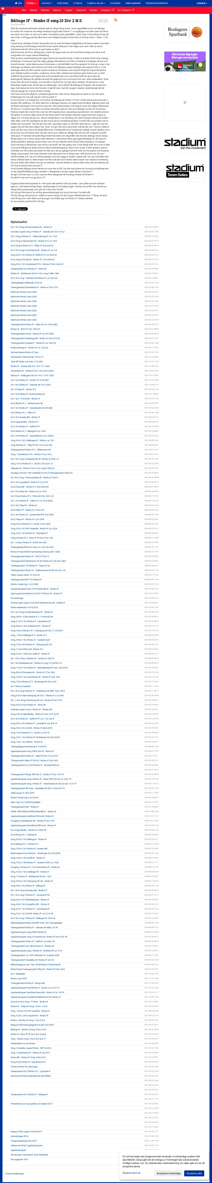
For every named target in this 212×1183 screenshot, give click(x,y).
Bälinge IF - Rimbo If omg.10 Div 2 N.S (46, 20)
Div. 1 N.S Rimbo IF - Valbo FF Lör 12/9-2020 (31, 500)
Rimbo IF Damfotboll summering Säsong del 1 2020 (35, 551)
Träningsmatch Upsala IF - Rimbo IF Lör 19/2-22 (33, 343)
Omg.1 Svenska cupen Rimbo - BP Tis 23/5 (31, 1048)
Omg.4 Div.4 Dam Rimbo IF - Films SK (28, 705)
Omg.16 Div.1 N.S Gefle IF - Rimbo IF (28, 858)
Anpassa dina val (131, 1173)
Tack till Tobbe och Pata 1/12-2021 (27, 361)
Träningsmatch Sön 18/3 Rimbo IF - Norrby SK (32, 946)
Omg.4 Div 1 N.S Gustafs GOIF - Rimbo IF (30, 904)
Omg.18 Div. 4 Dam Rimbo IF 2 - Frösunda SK (32, 616)
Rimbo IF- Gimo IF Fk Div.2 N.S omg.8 (28, 1034)
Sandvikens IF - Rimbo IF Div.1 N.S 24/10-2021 (32, 371)
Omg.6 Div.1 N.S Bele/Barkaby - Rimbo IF (30, 899)
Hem (19, 3)
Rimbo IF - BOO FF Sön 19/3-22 (25, 329)
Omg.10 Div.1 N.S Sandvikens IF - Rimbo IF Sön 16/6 (35, 677)
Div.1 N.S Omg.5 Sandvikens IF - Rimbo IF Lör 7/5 (34, 250)
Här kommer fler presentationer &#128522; (31, 1076)
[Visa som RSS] (115, 20)
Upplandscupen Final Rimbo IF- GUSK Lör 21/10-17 (35, 988)
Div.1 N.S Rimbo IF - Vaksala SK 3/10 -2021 (31, 385)
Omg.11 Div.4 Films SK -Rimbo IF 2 (27, 649)
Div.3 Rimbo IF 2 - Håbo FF (23, 412)
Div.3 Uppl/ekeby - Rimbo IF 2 (25, 422)
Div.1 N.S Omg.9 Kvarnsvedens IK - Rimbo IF (31, 227)
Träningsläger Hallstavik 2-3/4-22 (26, 282)
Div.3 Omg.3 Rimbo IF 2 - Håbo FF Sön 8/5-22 (32, 245)
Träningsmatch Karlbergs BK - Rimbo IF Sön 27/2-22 (35, 338)
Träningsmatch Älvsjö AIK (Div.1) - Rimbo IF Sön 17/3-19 (37, 774)
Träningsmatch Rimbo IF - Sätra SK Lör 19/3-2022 (34, 324)
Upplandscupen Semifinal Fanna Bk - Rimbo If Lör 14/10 (37, 992)
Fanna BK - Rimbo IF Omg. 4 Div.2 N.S (28, 1057)
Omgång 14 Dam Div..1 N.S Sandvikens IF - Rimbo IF (35, 867)
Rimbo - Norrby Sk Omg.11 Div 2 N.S (28, 1020)
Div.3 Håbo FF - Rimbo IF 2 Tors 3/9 (27, 510)
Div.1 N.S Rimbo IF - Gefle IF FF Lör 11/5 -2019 (32, 718)
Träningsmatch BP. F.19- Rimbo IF (26, 579)
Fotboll (31, 3)
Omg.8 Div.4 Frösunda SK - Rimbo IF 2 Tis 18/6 (33, 672)
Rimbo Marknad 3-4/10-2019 (24, 607)
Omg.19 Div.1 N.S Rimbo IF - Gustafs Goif (30, 640)
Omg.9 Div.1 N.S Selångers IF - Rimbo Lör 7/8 (32, 440)
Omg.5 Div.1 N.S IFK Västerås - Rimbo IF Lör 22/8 (34, 528)
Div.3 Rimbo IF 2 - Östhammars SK (27, 403)
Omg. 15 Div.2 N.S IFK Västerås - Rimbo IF (30, 1011)
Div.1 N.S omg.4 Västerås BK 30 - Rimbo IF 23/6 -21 (35, 459)
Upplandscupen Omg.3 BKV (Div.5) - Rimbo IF (32, 751)
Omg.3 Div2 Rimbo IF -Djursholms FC (28, 1062)
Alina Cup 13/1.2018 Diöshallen (25, 802)
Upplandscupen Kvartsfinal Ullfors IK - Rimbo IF (33, 825)
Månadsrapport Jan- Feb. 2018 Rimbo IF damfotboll (35, 964)
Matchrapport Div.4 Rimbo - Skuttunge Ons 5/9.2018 (35, 853)
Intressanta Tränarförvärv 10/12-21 (27, 357)
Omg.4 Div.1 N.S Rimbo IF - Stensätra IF (29, 533)
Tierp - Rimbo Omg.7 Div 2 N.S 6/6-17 (28, 1039)
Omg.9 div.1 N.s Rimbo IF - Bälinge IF (28, 885)
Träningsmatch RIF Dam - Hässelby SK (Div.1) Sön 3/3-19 (38, 788)
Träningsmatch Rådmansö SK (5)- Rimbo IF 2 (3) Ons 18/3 (38, 561)
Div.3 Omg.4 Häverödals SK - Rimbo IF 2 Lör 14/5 (34, 241)
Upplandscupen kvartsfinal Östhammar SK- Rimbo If (35, 997)
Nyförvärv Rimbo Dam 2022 (24, 292)
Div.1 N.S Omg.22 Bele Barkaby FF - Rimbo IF (32, 612)
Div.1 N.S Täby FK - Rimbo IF (24, 505)
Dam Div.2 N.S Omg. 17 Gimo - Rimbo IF (29, 1001)
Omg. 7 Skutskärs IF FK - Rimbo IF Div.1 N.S (31, 454)
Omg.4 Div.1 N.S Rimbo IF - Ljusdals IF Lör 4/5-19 (34, 723)
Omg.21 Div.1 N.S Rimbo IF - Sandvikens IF (31, 621)
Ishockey (46, 3)
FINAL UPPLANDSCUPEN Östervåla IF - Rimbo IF (33, 811)
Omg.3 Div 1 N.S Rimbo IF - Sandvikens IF (30, 909)
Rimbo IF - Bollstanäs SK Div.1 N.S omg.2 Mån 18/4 (35, 273)
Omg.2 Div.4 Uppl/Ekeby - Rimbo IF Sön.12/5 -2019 (35, 714)
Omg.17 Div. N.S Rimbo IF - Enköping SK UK (31, 644)
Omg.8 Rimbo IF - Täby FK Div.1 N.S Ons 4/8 (31, 445)
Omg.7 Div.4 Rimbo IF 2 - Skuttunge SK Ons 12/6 (33, 681)
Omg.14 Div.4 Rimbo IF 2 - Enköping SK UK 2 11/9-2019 (37, 630)
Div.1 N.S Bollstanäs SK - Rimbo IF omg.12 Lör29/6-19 (36, 663)
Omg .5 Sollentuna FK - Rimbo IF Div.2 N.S (30, 1052)
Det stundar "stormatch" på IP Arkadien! (29, 1155)
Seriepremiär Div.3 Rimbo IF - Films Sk (29, 269)
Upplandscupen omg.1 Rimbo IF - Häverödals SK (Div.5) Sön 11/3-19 (43, 783)
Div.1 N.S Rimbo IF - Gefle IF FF (25, 426)
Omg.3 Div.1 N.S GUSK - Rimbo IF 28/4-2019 (31, 728)
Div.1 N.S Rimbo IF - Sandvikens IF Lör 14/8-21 (32, 436)
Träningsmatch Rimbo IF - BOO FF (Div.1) (30, 556)
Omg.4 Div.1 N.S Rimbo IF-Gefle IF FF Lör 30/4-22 (34, 255)
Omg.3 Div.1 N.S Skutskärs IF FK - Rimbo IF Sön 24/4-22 (37, 264)
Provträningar (17, 598)
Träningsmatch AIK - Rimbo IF (25, 807)
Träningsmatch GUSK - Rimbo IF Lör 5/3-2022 (32, 333)
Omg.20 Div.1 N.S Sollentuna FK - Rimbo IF (31, 626)
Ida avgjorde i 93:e (19, 1159)
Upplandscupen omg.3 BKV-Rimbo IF (28, 932)
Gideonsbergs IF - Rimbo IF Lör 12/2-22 (29, 347)
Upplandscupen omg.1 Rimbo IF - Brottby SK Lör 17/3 (36, 950)
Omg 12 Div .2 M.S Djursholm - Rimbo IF (29, 1015)
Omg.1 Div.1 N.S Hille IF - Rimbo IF (27, 742)
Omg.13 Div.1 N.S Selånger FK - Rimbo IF (30, 872)
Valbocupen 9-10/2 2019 (22, 793)
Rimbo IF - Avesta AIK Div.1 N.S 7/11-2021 (30, 366)
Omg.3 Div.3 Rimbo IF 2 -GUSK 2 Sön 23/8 (30, 524)
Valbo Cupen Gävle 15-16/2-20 (25, 575)
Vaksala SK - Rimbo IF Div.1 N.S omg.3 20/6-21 (33, 468)
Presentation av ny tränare (23, 1043)
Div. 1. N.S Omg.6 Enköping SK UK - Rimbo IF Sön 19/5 (36, 700)
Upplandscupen (18, 1150)
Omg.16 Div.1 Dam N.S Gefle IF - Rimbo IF (30, 654)
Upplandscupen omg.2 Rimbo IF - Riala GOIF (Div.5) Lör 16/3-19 (41, 779)
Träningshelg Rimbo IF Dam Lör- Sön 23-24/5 (32, 547)
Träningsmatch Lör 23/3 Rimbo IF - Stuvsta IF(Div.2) (35, 765)
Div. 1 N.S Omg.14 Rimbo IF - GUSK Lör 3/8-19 (32, 658)
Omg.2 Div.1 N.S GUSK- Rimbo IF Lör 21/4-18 (32, 913)
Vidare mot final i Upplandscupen (27, 1145)
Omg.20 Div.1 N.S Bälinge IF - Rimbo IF (29, 839)
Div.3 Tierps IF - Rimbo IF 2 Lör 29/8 (27, 519)
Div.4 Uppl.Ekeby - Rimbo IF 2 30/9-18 (28, 830)
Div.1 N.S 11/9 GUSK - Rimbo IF (25, 398)
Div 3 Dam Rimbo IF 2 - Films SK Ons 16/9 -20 (32, 496)
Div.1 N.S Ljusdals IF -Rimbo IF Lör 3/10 (29, 482)
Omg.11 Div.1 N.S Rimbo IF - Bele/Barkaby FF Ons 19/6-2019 (39, 667)
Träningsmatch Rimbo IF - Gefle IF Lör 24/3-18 (32, 941)
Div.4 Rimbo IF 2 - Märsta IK (23, 834)
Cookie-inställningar (14, 1173)
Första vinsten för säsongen (24, 1066)
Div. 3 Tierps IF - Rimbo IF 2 (23, 389)
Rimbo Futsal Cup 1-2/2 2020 (24, 584)
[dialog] (164, 1165)
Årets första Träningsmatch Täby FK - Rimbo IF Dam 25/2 (38, 969)
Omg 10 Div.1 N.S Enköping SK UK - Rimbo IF (32, 881)
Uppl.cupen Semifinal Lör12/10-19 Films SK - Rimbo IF (36, 593)
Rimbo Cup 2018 (18, 978)
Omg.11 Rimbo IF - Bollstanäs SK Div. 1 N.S (31, 876)
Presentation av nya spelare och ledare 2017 (32, 1103)
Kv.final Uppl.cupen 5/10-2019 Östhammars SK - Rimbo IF (38, 603)
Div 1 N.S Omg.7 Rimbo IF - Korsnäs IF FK (30, 895)
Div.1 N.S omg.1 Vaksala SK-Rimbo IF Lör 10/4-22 (34, 278)
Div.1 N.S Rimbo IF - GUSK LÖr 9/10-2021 (30, 380)
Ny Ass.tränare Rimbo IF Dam (25, 352)
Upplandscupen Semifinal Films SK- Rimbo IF (32, 816)
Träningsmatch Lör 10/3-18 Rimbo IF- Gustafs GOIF (35, 955)
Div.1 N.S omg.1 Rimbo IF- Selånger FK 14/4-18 (33, 918)
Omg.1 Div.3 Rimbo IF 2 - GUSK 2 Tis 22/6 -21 (32, 463)
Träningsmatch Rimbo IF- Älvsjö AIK (28, 983)
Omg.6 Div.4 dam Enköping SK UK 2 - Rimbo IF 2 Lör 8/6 (37, 695)
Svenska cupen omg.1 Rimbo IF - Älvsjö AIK (31, 709)
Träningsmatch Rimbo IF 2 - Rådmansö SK (31, 449)
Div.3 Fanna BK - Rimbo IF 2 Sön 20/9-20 (30, 487)
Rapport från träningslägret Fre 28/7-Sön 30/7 (32, 1025)
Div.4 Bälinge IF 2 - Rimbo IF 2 (24, 844)
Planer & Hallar (95, 3)
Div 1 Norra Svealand (20, 686)
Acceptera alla (194, 1173)
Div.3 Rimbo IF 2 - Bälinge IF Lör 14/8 (28, 431)
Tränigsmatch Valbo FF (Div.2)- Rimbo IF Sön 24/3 (34, 760)
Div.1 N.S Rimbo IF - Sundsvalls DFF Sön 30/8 (32, 514)
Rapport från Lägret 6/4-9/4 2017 (26, 1131)
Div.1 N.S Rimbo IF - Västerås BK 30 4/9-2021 (32, 408)
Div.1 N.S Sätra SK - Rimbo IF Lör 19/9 (28, 491)
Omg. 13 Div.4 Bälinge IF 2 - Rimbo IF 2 (29, 635)
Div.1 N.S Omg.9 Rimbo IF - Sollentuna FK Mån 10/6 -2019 (38, 691)
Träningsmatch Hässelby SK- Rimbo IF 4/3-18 (32, 960)
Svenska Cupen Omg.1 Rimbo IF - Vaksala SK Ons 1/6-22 (38, 231)
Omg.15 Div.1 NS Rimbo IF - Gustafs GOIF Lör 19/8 (34, 862)
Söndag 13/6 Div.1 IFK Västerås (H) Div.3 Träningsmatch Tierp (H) (42, 473)
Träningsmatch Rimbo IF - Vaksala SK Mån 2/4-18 (34, 927)
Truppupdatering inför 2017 (24, 1141)
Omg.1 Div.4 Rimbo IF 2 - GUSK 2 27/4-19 (30, 732)
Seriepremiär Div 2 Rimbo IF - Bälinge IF (29, 1094)
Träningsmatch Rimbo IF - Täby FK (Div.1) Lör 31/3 (34, 756)
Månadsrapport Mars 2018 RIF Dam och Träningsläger (36, 923)
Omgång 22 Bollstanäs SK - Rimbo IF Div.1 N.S (32, 821)
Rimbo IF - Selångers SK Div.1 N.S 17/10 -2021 (32, 375)
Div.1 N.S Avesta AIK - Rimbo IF (25, 417)
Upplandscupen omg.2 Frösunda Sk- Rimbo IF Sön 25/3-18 (39, 936)
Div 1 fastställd (18, 974)
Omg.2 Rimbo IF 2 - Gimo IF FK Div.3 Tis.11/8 (32, 538)
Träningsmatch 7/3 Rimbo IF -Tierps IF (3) (30, 565)
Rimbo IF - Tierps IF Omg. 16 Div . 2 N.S (29, 1006)
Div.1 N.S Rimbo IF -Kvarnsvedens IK (28, 394)
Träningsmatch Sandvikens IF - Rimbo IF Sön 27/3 (34, 287)
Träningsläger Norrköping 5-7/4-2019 (28, 746)
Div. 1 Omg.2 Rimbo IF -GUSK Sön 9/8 (28, 542)
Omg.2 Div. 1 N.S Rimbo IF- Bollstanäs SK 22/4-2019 (35, 737)
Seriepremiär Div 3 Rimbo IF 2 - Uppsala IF (31, 1071)
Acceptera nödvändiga (169, 1173)
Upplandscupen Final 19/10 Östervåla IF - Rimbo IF (35, 589)
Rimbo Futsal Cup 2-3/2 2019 (24, 797)
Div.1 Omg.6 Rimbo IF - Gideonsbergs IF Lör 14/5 (34, 236)
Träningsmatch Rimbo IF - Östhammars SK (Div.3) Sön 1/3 (38, 570)
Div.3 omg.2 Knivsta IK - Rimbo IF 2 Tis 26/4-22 (32, 259)
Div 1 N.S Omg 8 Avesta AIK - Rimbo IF (29, 890)
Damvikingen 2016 (19, 1136)
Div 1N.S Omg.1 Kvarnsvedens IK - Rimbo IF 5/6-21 (34, 477)
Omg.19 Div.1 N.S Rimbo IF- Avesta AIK (29, 848)
